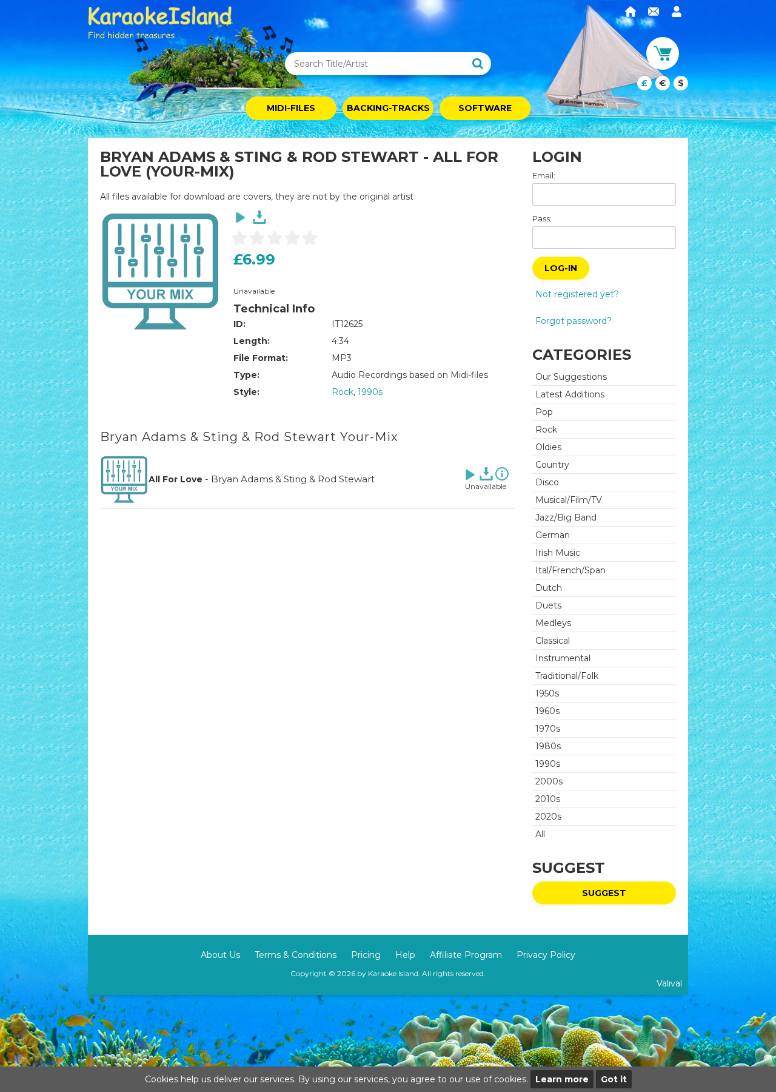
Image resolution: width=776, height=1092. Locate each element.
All (540, 834)
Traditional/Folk (566, 675)
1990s (370, 391)
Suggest (604, 893)
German (552, 535)
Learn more (562, 1079)
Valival (669, 983)
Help (405, 954)
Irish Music (557, 552)
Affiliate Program (466, 954)
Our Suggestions (571, 376)
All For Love (175, 479)
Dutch (548, 587)
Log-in (560, 268)
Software (485, 108)
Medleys (553, 623)
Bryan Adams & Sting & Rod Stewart (293, 479)
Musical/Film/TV (568, 499)
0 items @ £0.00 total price (662, 83)
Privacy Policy (546, 954)
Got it (614, 1079)
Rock (342, 391)
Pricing (366, 954)
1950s (547, 693)
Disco (547, 482)
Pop (544, 411)
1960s (547, 711)
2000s (549, 781)
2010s (547, 799)
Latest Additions (569, 394)
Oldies (548, 447)
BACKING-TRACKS (388, 108)
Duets (548, 605)
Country (552, 464)
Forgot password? (573, 320)
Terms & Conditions (295, 954)
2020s (548, 816)
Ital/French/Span (570, 570)
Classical (552, 640)
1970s (547, 728)
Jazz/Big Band (566, 517)
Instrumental (562, 658)
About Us (220, 954)
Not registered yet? (577, 294)
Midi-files (291, 108)
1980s (548, 746)
